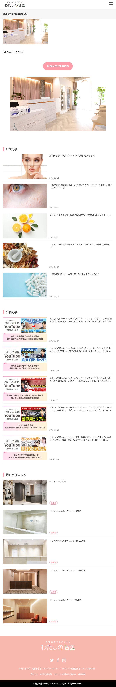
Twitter (52, 660)
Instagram (64, 660)
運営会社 (35, 668)
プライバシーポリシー (51, 668)
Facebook (58, 660)
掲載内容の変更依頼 (58, 66)
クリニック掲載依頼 (70, 668)
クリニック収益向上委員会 (65, 674)
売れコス (34, 674)
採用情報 (81, 674)
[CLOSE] (111, 4)
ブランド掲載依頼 (88, 668)
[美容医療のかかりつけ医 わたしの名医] (58, 648)
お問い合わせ (24, 668)
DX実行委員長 (46, 674)
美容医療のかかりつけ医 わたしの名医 (50, 683)
